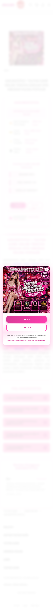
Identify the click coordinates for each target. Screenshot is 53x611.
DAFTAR (26, 327)
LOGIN (26, 319)
